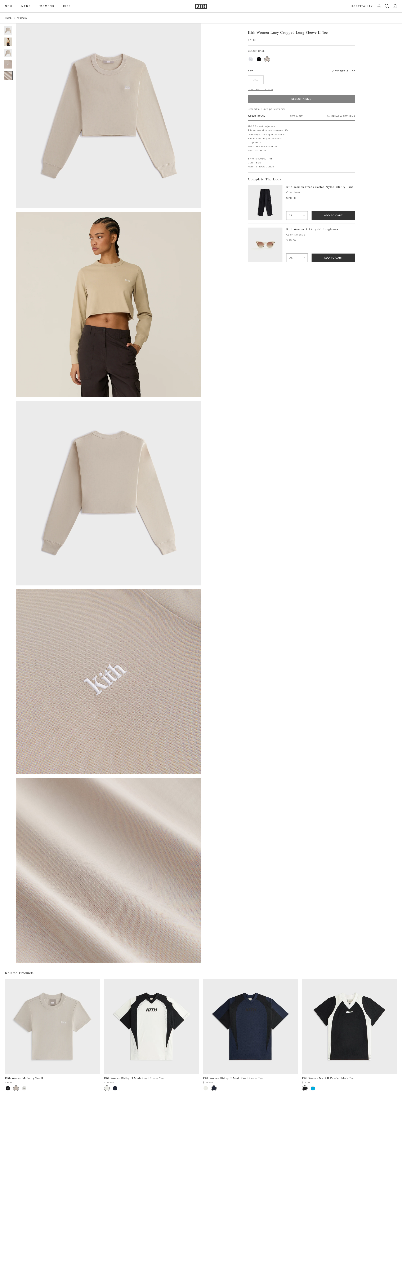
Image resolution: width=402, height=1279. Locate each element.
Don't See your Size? (260, 89)
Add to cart (333, 215)
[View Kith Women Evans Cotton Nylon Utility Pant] (265, 202)
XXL (255, 80)
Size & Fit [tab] (296, 116)
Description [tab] (256, 116)
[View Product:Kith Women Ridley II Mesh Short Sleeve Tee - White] (107, 1088)
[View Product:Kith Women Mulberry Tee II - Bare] (16, 1088)
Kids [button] (67, 6)
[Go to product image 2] (8, 41)
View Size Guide (343, 71)
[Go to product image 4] (8, 64)
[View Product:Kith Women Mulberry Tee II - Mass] (8, 1088)
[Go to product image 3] (8, 53)
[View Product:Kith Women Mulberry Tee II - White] (24, 1088)
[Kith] (201, 6)
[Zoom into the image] (108, 115)
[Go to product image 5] (8, 75)
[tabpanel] (301, 146)
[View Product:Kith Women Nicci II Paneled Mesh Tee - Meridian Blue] (313, 1088)
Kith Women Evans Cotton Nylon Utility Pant (319, 186)
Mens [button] (26, 6)
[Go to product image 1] (8, 30)
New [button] (9, 6)
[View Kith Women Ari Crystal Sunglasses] (265, 245)
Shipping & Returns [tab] (341, 116)
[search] (387, 6)
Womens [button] (47, 6)
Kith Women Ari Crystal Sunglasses (312, 229)
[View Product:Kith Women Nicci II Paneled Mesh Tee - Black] (305, 1088)
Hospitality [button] (362, 6)
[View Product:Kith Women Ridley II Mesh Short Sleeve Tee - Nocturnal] (115, 1088)
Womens (22, 17)
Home (8, 17)
